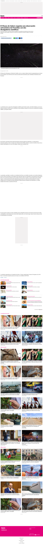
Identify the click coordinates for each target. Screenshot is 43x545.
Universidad (18, 17)
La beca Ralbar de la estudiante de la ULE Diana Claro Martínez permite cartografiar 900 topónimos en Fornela (32, 344)
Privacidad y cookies (21, 540)
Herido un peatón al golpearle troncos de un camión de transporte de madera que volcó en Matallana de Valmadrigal (31, 426)
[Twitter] (20, 38)
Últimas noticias (3, 447)
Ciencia (15, 17)
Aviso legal (21, 541)
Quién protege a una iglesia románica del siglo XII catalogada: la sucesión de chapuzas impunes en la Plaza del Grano (10, 362)
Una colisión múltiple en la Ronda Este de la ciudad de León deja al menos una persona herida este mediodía (10, 394)
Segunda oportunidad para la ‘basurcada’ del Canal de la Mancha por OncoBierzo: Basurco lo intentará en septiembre (32, 477)
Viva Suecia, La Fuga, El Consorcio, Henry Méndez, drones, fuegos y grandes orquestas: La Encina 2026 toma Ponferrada (32, 443)
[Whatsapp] (14, 38)
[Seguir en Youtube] (35, 534)
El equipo (21, 539)
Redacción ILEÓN (3, 329)
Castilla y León (26, 17)
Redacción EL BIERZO (24, 345)
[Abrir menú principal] (42, 15)
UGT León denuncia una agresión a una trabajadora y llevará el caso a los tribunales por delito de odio (10, 328)
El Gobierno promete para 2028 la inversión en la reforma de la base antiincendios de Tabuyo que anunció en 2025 (32, 328)
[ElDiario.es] (39, 17)
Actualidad (2, 17)
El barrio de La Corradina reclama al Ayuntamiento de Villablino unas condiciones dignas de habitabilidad (10, 477)
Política (6, 17)
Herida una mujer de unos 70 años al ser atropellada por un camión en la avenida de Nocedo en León (31, 394)
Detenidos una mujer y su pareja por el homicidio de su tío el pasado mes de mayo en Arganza (11, 426)
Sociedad (11, 17)
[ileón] (6, 528)
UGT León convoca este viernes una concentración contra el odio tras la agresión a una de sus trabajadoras (32, 462)
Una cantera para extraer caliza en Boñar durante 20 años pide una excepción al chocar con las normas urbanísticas (32, 378)
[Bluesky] (18, 38)
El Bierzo (22, 17)
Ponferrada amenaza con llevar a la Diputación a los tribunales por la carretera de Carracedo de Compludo (10, 494)
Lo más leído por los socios (5, 313)
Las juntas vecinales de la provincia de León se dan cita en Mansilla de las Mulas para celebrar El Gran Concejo (11, 344)
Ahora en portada (3, 347)
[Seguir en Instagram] (34, 534)
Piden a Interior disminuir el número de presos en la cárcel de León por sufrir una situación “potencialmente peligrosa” (32, 494)
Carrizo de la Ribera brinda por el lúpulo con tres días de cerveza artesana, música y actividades (10, 410)
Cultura (9, 17)
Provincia (5, 277)
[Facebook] (16, 38)
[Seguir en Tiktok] (36, 534)
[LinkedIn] (21, 38)
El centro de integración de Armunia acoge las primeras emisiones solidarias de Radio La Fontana (10, 462)
